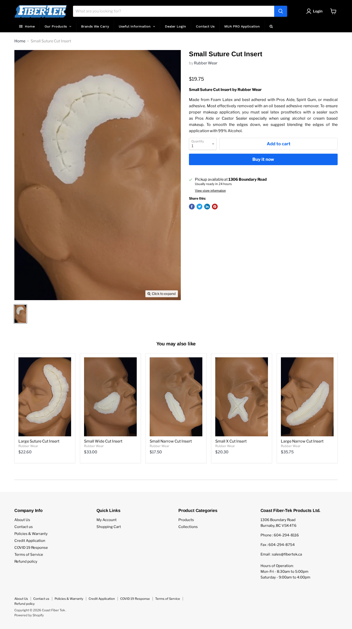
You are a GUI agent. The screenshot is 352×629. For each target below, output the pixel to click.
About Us (22, 520)
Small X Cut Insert (231, 441)
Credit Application (29, 541)
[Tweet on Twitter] (199, 206)
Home (19, 41)
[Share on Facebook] (192, 206)
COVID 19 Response (31, 547)
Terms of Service (28, 554)
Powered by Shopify (29, 615)
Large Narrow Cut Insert (302, 441)
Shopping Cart (109, 527)
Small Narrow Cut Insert (171, 441)
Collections (188, 527)
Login (318, 11)
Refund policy (25, 561)
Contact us (23, 527)
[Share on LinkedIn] (207, 206)
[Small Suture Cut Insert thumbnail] (20, 313)
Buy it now (263, 159)
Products (186, 520)
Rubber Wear (205, 63)
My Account (107, 520)
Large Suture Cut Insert (38, 441)
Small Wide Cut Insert (103, 441)
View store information (210, 190)
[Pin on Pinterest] (215, 206)
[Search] (280, 11)
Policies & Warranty (31, 534)
